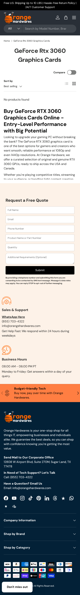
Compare (59, 72)
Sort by (8, 81)
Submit (40, 270)
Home (7, 41)
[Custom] (71, 498)
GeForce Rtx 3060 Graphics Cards (31, 41)
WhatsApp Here (13, 317)
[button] (66, 17)
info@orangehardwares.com (21, 326)
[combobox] (40, 29)
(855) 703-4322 (13, 321)
